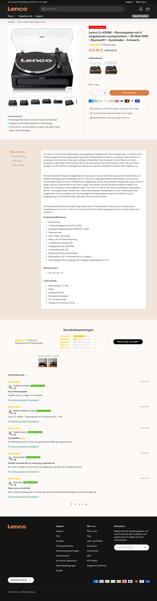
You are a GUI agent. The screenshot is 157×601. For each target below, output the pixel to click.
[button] (147, 9)
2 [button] (75, 504)
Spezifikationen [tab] (19, 156)
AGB (89, 555)
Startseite (11, 22)
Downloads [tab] (17, 160)
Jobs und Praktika (95, 541)
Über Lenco (141, 2)
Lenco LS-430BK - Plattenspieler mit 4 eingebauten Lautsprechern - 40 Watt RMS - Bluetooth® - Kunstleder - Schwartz (32, 22)
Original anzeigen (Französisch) (25, 400)
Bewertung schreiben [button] (128, 341)
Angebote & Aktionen (96, 565)
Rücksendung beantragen (67, 551)
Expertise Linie (25, 16)
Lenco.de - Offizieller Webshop (24, 592)
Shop (10, 16)
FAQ (58, 536)
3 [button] (79, 504)
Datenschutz (92, 551)
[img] (14, 382)
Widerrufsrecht (63, 555)
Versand (60, 541)
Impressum (92, 546)
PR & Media (92, 560)
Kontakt (59, 570)
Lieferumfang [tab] (18, 165)
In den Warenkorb (129, 93)
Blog (89, 536)
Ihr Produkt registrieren (66, 560)
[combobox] (82, 9)
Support (129, 2)
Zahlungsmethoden (64, 546)
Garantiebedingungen (66, 565)
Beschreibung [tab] (18, 152)
